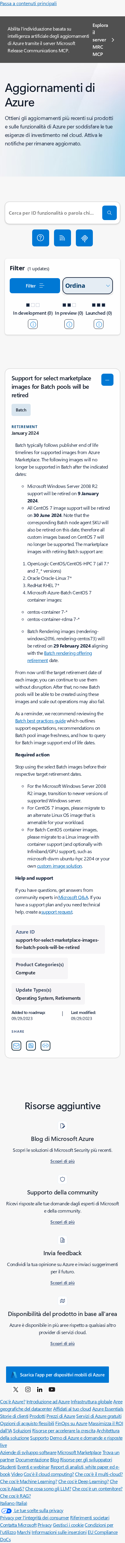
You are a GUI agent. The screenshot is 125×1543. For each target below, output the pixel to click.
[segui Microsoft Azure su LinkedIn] (39, 1389)
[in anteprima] (69, 324)
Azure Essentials (107, 1408)
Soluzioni (22, 1430)
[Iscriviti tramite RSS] (62, 237)
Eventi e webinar (33, 1466)
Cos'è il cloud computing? (49, 1474)
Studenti (8, 1466)
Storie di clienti (14, 1416)
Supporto (39, 1437)
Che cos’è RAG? (15, 1496)
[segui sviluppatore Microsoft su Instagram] (28, 1389)
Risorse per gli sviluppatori (86, 1459)
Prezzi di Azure (60, 1416)
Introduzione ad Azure (48, 1401)
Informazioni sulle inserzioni (59, 1532)
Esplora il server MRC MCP (100, 39)
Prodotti (37, 1416)
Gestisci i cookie (68, 1525)
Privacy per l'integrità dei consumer (34, 1517)
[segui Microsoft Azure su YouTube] (52, 1389)
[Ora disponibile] (98, 324)
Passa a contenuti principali (28, 3)
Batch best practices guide (40, 720)
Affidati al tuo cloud (72, 1408)
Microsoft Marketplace (79, 1452)
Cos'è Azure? (12, 1401)
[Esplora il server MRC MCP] (84, 237)
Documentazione (32, 1459)
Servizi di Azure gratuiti (98, 1416)
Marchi (24, 1532)
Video (17, 1474)
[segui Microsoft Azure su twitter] (15, 1389)
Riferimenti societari (89, 1517)
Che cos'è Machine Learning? (28, 1481)
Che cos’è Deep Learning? (83, 1481)
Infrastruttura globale (91, 1401)
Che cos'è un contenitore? (97, 1488)
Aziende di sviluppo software (28, 1452)
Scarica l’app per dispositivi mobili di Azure (62, 1375)
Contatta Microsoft (18, 1525)
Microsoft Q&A (73, 897)
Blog (54, 1459)
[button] (40, 237)
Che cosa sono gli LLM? (48, 1488)
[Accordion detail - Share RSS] (31, 1046)
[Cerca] (109, 213)
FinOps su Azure (71, 1423)
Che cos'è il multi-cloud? (99, 1474)
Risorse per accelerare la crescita (63, 1430)
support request (57, 911)
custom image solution (59, 865)
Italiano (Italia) (13, 1503)
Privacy (45, 1525)
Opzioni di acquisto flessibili (27, 1423)
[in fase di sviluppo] (32, 324)
